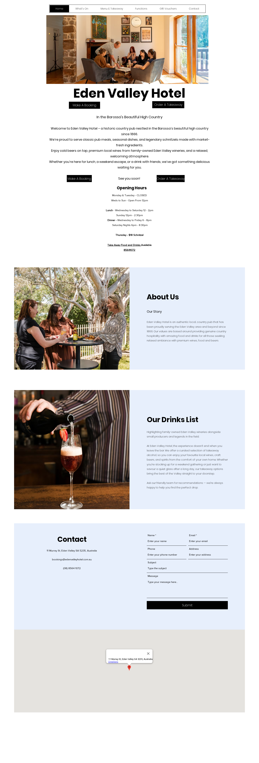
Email (192, 535)
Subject (152, 562)
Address (194, 548)
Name (151, 535)
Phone (151, 548)
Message (153, 576)
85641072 (129, 249)
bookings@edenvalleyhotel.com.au (72, 559)
